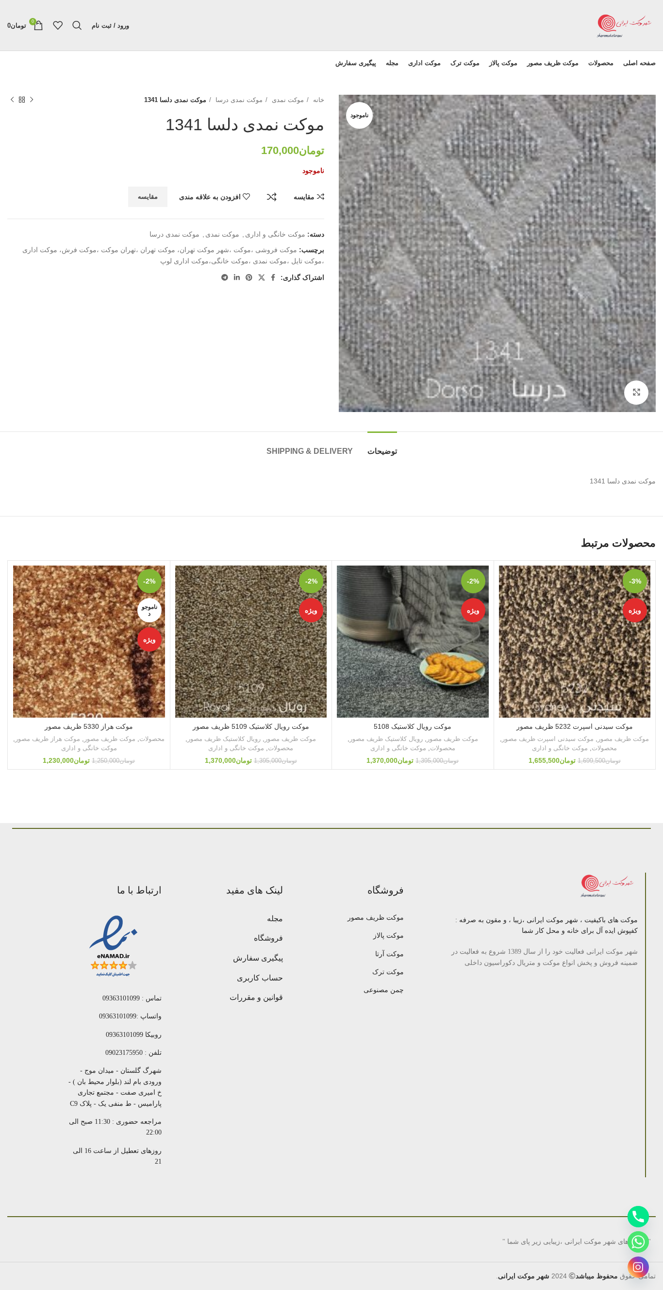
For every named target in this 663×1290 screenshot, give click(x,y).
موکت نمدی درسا (238, 99)
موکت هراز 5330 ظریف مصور (89, 726)
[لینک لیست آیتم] (355, 917)
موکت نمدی (287, 99)
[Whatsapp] (638, 1242)
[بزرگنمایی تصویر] (636, 392)
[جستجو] (77, 25)
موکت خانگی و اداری (275, 234)
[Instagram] (638, 1267)
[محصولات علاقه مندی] (57, 25)
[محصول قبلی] (31, 100)
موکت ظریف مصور (623, 738)
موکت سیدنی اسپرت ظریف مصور (548, 738)
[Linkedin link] (237, 277)
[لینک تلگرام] (224, 277)
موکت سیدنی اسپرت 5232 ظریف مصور (574, 726)
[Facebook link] (273, 277)
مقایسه (272, 197)
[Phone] (638, 1216)
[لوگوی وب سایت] (624, 25)
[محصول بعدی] (12, 100)
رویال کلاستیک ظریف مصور (386, 738)
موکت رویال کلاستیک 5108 (412, 726)
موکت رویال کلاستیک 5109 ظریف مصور (251, 726)
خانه (317, 99)
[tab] (382, 446)
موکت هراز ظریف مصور (47, 738)
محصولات (604, 748)
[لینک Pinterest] (249, 277)
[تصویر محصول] (413, 642)
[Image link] (608, 886)
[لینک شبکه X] (261, 277)
